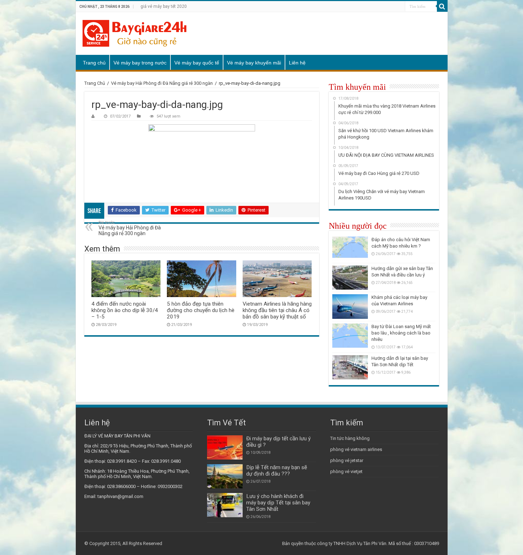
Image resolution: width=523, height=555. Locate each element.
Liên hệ (297, 63)
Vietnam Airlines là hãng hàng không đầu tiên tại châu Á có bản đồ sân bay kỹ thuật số (277, 310)
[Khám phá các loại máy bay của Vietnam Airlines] (350, 306)
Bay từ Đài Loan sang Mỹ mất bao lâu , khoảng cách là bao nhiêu (401, 333)
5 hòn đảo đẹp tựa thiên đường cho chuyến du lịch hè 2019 (200, 310)
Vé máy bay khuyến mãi (254, 63)
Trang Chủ (94, 83)
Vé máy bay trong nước (140, 63)
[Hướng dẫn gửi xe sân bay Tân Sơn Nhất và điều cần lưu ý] (350, 277)
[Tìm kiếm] (442, 6)
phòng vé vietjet (346, 471)
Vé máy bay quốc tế (196, 63)
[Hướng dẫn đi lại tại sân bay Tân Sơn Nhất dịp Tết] (350, 367)
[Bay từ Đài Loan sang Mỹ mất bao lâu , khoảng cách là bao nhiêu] (350, 335)
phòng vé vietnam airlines (356, 449)
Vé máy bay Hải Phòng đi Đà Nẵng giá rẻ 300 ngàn (162, 83)
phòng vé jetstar (346, 460)
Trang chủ (94, 63)
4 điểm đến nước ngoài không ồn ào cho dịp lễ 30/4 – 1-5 (124, 310)
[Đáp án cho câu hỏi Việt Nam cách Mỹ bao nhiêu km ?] (350, 249)
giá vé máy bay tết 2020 (164, 6)
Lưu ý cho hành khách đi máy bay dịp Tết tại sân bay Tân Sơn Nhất (278, 502)
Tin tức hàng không (350, 438)
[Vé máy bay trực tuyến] (134, 33)
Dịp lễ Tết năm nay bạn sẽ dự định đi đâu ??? (276, 470)
